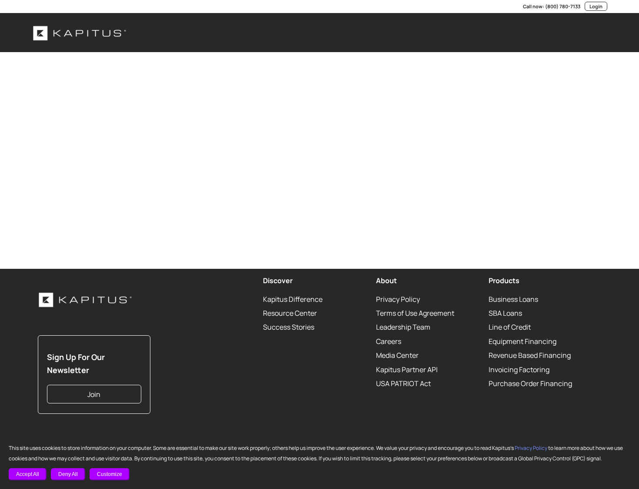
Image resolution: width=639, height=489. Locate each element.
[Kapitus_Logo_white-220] (80, 32)
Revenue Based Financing (530, 355)
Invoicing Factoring (519, 369)
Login (595, 6)
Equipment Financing (522, 341)
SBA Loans (505, 313)
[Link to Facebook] (86, 6)
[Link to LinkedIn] (34, 6)
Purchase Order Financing (530, 383)
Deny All (68, 474)
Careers (388, 341)
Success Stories (288, 327)
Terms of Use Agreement (415, 313)
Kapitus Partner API (407, 369)
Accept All (27, 474)
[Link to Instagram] (73, 6)
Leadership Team (403, 327)
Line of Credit (510, 327)
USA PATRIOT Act (403, 383)
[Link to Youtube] (60, 6)
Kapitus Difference (293, 299)
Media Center (397, 355)
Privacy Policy (531, 448)
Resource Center (290, 313)
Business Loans (513, 299)
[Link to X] (47, 6)
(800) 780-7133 (562, 6)
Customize (109, 474)
